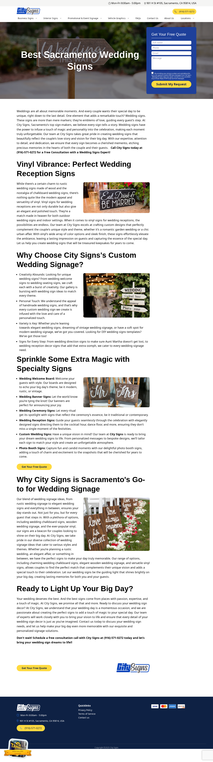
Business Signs (26, 18)
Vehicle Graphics (117, 18)
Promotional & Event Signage (83, 18)
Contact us (83, 717)
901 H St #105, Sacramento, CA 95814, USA (171, 3)
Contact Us (152, 18)
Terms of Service (86, 713)
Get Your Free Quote (34, 467)
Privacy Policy (85, 710)
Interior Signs (51, 18)
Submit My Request (171, 84)
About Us (169, 18)
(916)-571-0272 (186, 11)
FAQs (138, 18)
